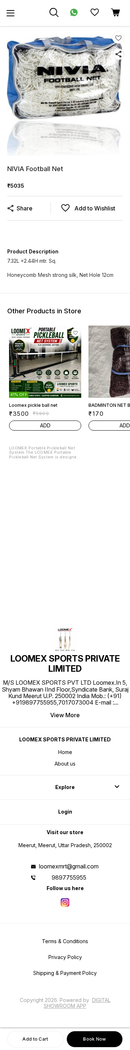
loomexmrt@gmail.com (69, 866)
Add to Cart (35, 1039)
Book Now (94, 1039)
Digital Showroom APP (77, 1003)
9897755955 (69, 877)
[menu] (10, 13)
